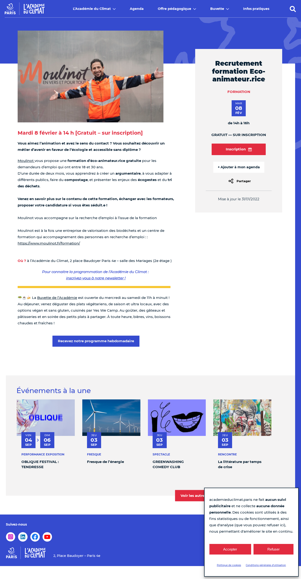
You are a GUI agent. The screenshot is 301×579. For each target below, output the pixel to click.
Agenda (137, 9)
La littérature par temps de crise (239, 464)
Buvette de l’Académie (57, 297)
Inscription (236, 149)
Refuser (273, 549)
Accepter (230, 549)
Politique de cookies (229, 565)
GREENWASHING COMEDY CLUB (168, 464)
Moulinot (26, 160)
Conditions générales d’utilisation (266, 565)
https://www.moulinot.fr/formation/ (49, 243)
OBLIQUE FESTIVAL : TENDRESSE (40, 464)
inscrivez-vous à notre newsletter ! (96, 278)
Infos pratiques (256, 9)
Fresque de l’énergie (105, 461)
